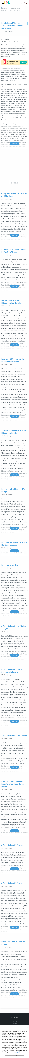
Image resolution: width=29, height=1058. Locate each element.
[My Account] (26, 3)
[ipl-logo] (7, 3)
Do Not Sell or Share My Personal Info (14, 1055)
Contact (14, 1023)
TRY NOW (23, 62)
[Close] (27, 1027)
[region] (14, 1041)
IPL (2, 7)
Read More (14, 235)
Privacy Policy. (18, 1052)
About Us (14, 1021)
